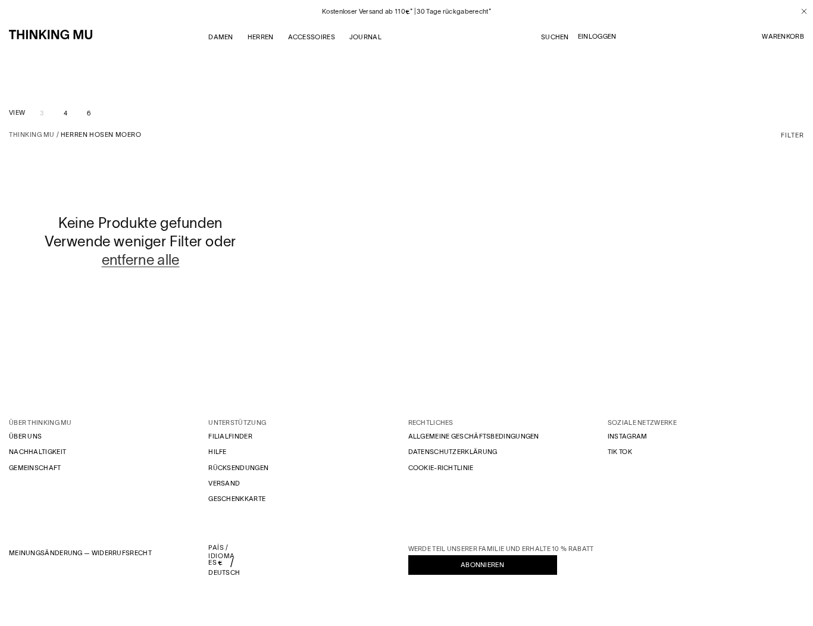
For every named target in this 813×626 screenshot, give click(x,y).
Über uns (25, 436)
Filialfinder (230, 436)
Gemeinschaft (35, 467)
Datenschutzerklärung (453, 451)
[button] (783, 37)
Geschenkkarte (236, 498)
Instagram (628, 436)
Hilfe (217, 451)
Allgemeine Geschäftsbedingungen (473, 436)
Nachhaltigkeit (37, 451)
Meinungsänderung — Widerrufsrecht (80, 552)
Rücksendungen (238, 467)
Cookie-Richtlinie (441, 467)
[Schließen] (799, 11)
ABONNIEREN (482, 564)
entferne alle (141, 260)
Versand (224, 483)
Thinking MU (32, 134)
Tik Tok (620, 451)
